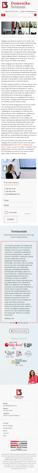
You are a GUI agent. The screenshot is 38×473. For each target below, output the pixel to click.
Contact (6, 433)
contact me (16, 147)
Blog (4, 435)
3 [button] (16, 323)
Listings (5, 423)
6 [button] (24, 323)
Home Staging (8, 425)
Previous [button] (3, 282)
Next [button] (34, 282)
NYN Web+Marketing (26, 458)
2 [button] (14, 323)
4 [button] (19, 323)
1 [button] (11, 323)
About (5, 430)
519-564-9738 (14, 11)
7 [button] (27, 323)
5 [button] (22, 323)
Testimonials (7, 428)
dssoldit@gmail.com (31, 11)
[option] (19, 282)
